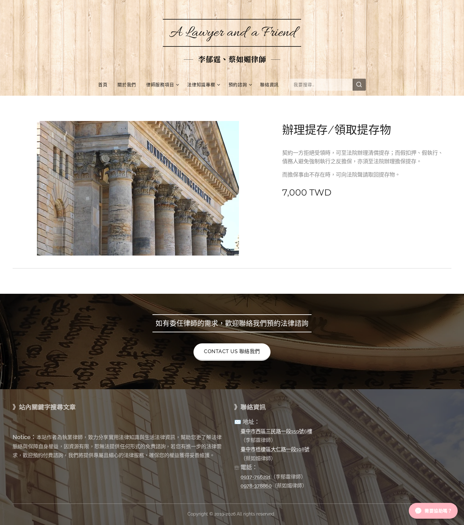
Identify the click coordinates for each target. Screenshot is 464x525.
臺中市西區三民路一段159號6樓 (276, 431)
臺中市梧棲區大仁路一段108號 (275, 449)
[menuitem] (105, 85)
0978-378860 (256, 486)
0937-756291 (256, 477)
